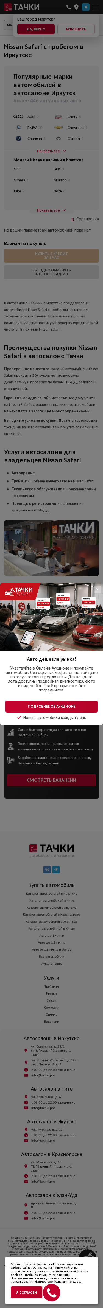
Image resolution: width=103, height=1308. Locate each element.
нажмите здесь (70, 1281)
